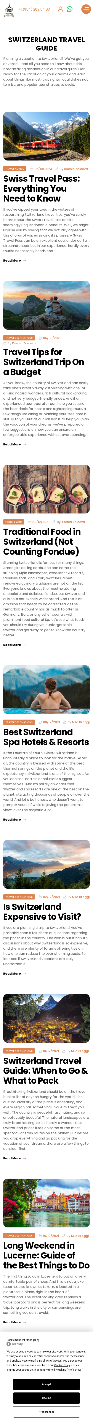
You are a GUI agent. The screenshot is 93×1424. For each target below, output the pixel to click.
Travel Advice (14, 168)
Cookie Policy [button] (62, 1365)
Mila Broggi (81, 722)
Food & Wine (13, 522)
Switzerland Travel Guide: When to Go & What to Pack (45, 1071)
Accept (46, 1384)
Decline (46, 1398)
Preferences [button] (75, 1369)
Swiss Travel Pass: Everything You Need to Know (41, 189)
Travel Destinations (19, 338)
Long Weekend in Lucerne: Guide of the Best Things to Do (46, 1255)
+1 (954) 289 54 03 (34, 9)
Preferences (47, 1411)
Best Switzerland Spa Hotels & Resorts (46, 737)
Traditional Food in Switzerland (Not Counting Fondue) (42, 542)
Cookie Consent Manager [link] (21, 1339)
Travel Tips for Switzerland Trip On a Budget (43, 362)
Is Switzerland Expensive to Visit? (42, 912)
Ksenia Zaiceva (76, 169)
